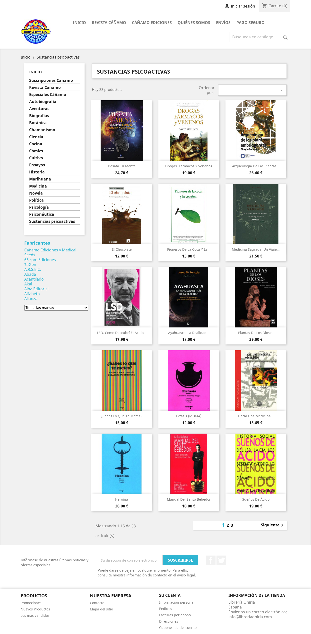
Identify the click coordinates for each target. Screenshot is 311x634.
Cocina (35, 143)
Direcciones (168, 621)
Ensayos (37, 165)
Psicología (39, 207)
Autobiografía (42, 101)
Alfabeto (32, 293)
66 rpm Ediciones (40, 259)
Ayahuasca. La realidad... (188, 332)
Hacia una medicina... (256, 416)
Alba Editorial (36, 288)
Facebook (211, 560)
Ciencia (36, 136)
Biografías (39, 115)
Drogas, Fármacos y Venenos (188, 166)
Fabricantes (37, 243)
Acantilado (34, 279)
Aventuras (39, 108)
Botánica (38, 122)
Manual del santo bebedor (189, 499)
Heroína (121, 499)
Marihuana (40, 179)
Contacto (97, 602)
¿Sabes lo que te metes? (121, 416)
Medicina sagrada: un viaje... (256, 249)
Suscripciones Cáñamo (51, 80)
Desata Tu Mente (122, 166)
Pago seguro (250, 22)
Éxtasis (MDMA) (188, 416)
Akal (28, 284)
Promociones (31, 602)
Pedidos (165, 608)
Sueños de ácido (255, 499)
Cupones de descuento (178, 627)
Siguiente (273, 525)
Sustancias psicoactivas (52, 221)
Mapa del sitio (101, 609)
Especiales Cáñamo (47, 94)
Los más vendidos (35, 615)
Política (36, 200)
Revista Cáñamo (109, 22)
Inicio (79, 22)
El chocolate (122, 249)
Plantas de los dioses (255, 332)
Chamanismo (42, 129)
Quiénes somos (194, 22)
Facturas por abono (175, 615)
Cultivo (36, 158)
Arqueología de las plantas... (255, 166)
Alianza (30, 298)
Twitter (221, 560)
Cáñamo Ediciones (152, 22)
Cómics (36, 151)
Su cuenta (170, 595)
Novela (36, 193)
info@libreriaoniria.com (250, 616)
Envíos (223, 22)
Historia (37, 172)
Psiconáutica (41, 214)
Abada (30, 274)
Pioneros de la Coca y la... (188, 249)
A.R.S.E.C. (32, 269)
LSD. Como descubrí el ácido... (122, 332)
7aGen (30, 264)
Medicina (38, 186)
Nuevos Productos (35, 609)
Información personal (176, 602)
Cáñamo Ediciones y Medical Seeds (50, 252)
